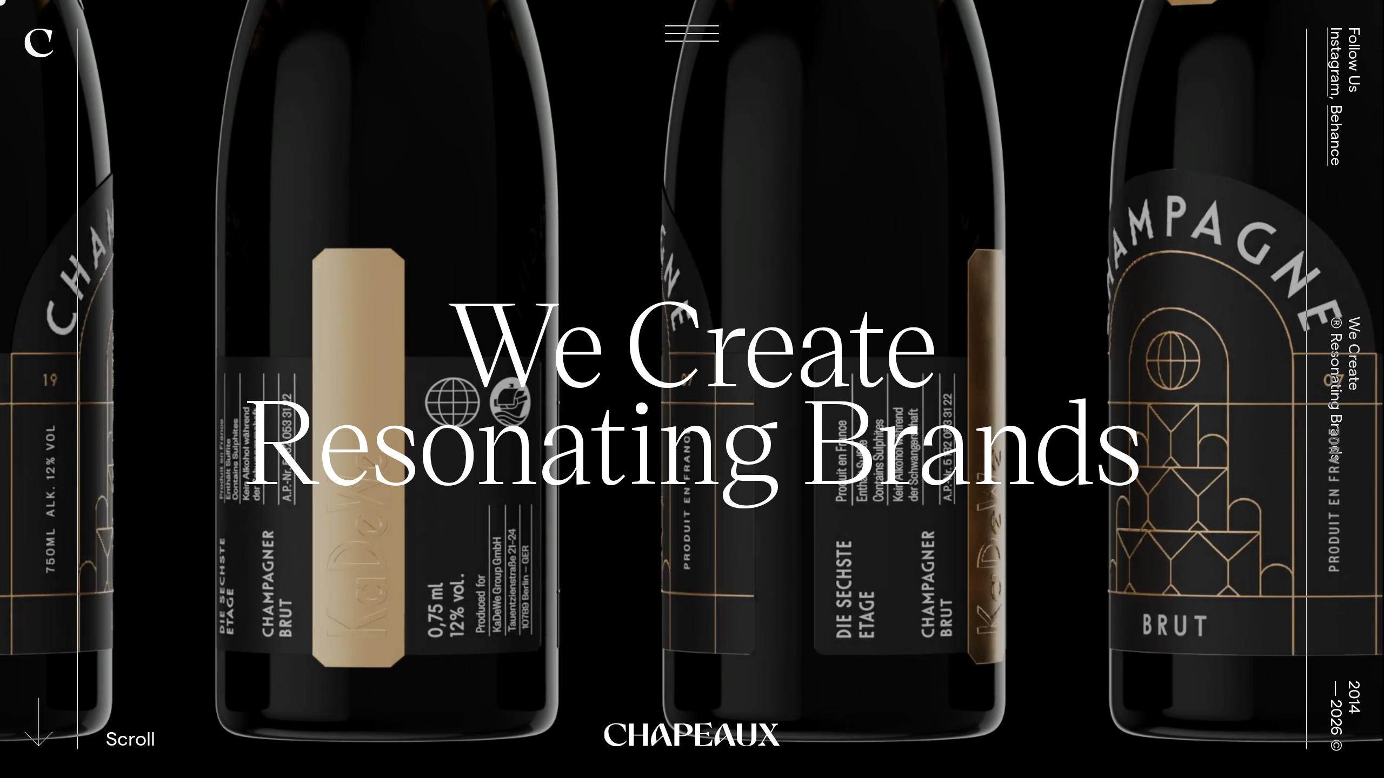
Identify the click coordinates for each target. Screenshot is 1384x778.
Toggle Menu (692, 34)
